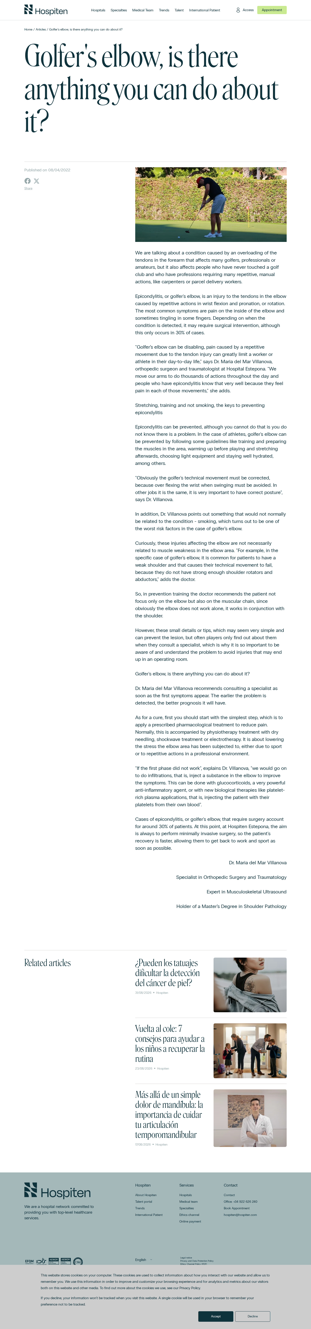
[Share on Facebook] (27, 181)
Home (28, 29)
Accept (216, 1316)
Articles (41, 29)
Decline (253, 1316)
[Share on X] (36, 181)
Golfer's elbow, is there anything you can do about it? (85, 29)
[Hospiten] (45, 10)
